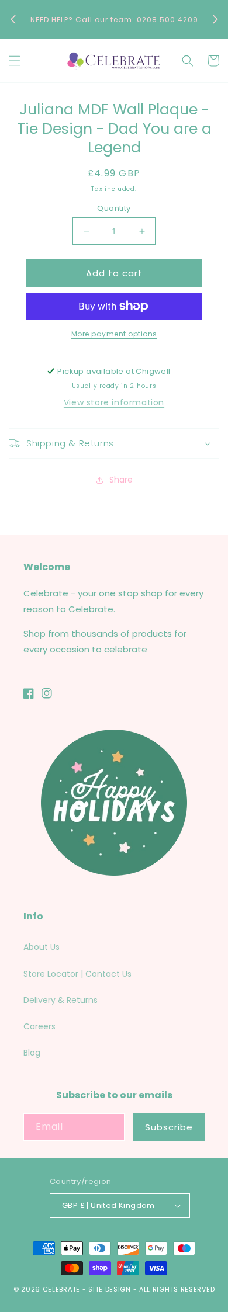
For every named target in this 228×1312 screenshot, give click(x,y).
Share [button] (121, 479)
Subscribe (169, 1127)
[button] (14, 61)
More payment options (114, 334)
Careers (39, 1026)
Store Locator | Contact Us (77, 974)
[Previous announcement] (13, 19)
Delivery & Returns (60, 1000)
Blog (31, 1052)
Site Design (109, 1289)
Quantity (113, 208)
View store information (114, 402)
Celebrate (61, 1289)
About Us (41, 947)
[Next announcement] (215, 19)
